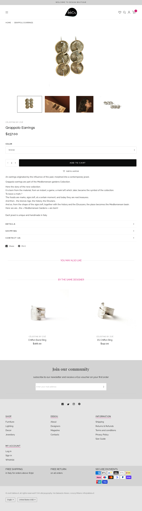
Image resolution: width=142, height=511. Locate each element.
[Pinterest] (79, 404)
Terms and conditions (106, 430)
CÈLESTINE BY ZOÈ (14, 122)
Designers (55, 426)
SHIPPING (11, 231)
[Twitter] (68, 404)
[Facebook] (63, 404)
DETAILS (10, 224)
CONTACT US (13, 238)
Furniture (10, 422)
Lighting (9, 426)
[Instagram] (74, 404)
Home (8, 23)
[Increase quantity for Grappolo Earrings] (15, 162)
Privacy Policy (102, 434)
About (53, 422)
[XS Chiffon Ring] (104, 310)
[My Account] (129, 12)
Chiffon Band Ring (37, 340)
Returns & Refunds (105, 426)
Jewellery (10, 434)
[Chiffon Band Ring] (37, 310)
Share (11, 246)
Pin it (23, 246)
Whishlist (10, 460)
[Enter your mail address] (103, 386)
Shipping (100, 422)
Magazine (55, 430)
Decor (8, 430)
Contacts (55, 434)
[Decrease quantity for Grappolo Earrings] (8, 162)
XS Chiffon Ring (104, 340)
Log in (9, 451)
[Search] (124, 12)
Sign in (9, 455)
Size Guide (101, 439)
